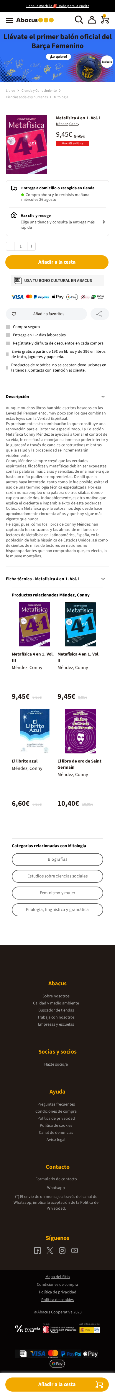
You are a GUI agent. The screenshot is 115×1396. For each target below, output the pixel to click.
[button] (92, 21)
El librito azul (24, 761)
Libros (11, 90)
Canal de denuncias (56, 1133)
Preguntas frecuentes (56, 1104)
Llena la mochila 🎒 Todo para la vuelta (57, 6)
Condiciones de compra (56, 1111)
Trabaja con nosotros (56, 1017)
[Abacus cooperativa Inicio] (36, 23)
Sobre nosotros (56, 996)
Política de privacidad (56, 1118)
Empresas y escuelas (56, 1024)
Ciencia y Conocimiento (40, 90)
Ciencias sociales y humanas (27, 97)
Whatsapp (56, 1188)
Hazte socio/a (56, 1064)
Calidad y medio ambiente (56, 1003)
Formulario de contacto (56, 1179)
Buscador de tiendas (56, 1010)
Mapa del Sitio (57, 1277)
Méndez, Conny (67, 123)
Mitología (61, 97)
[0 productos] (105, 22)
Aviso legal (56, 1140)
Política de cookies (56, 1125)
